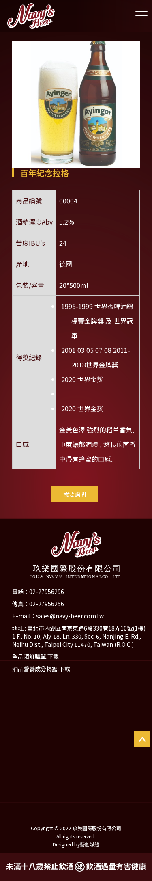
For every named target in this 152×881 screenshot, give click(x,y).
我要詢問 (74, 494)
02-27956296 (46, 591)
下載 (53, 656)
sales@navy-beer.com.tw (70, 616)
